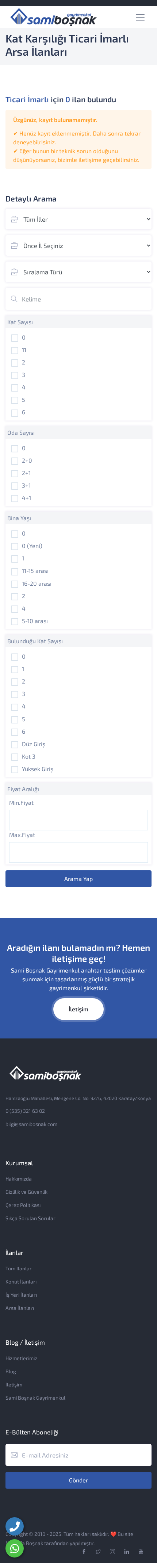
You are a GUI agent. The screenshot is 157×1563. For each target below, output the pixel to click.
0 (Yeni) (32, 545)
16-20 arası (36, 583)
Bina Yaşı (19, 517)
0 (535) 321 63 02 (25, 1111)
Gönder (78, 1480)
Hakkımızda (18, 1178)
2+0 (27, 460)
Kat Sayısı (20, 321)
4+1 (26, 497)
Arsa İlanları (19, 1308)
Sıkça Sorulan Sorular (30, 1218)
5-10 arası (35, 620)
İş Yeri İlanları (21, 1295)
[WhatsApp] (14, 1548)
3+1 (26, 485)
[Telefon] (14, 1526)
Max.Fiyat (22, 834)
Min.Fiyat (21, 802)
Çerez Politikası (23, 1205)
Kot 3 (28, 756)
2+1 (26, 472)
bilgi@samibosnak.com (31, 1124)
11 (24, 349)
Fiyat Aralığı (23, 788)
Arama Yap (78, 878)
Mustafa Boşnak (24, 1543)
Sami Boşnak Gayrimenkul (35, 1398)
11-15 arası (35, 570)
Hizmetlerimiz (21, 1358)
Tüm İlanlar (18, 1268)
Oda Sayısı (21, 432)
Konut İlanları (21, 1281)
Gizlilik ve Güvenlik (26, 1192)
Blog (10, 1371)
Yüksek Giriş (37, 768)
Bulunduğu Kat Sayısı (35, 640)
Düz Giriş (33, 743)
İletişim (78, 1008)
